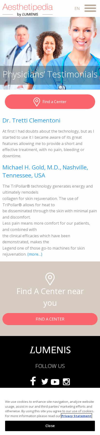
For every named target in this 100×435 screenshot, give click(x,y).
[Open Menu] (90, 9)
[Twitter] (45, 381)
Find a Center (54, 101)
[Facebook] (34, 381)
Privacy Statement (76, 416)
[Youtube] (55, 381)
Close (50, 425)
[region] (50, 411)
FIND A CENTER (50, 319)
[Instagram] (66, 381)
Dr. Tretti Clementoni (31, 120)
